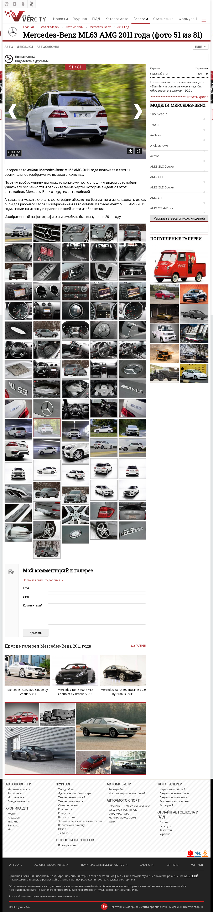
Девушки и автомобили (174, 793)
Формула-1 (116, 805)
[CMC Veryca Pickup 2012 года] (164, 333)
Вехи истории (67, 817)
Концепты (64, 813)
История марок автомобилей (127, 793)
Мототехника (16, 797)
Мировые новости (19, 789)
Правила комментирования (41, 580)
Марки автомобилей (172, 789)
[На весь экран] (138, 151)
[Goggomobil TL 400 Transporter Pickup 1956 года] (179, 264)
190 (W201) (158, 114)
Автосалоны (48, 46)
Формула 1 (188, 18)
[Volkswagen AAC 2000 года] (194, 294)
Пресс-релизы (67, 845)
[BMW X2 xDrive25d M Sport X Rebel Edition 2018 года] (164, 313)
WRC (111, 809)
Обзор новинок (68, 805)
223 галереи (138, 645)
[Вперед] (137, 111)
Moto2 (123, 817)
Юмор (62, 829)
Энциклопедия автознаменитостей (80, 821)
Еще (198, 46)
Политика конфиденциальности (104, 865)
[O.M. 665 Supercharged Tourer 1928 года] (164, 373)
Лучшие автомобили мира (74, 793)
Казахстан (14, 817)
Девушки (25, 46)
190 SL (155, 125)
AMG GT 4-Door (161, 208)
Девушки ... (65, 833)
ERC (117, 809)
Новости (60, 18)
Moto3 (132, 817)
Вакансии (147, 865)
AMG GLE (157, 177)
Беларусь (13, 825)
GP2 (141, 805)
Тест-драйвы (66, 789)
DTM (111, 813)
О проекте (15, 865)
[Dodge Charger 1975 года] (194, 313)
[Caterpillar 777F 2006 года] (164, 353)
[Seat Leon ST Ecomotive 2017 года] (164, 294)
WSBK (112, 821)
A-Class (155, 135)
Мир (10, 829)
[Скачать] (130, 151)
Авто (9, 46)
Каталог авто (116, 18)
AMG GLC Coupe (162, 166)
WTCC (119, 813)
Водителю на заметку (71, 825)
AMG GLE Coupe (162, 187)
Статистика (163, 18)
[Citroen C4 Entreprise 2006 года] (194, 373)
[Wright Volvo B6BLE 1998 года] (194, 333)
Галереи (141, 18)
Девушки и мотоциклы (173, 797)
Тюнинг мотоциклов (70, 801)
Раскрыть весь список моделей (179, 218)
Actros (155, 156)
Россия (12, 813)
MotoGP (113, 817)
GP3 (147, 805)
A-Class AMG (159, 145)
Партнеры (172, 865)
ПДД (96, 18)
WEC (126, 813)
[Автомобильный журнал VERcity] (25, 15)
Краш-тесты (65, 809)
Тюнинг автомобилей (71, 797)
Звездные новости (19, 801)
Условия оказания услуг (51, 865)
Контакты (197, 865)
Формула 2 (131, 805)
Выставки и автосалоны (174, 801)
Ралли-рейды (129, 809)
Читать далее (197, 97)
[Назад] (13, 111)
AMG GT (156, 198)
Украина (13, 821)
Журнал (80, 18)
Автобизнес (15, 793)
